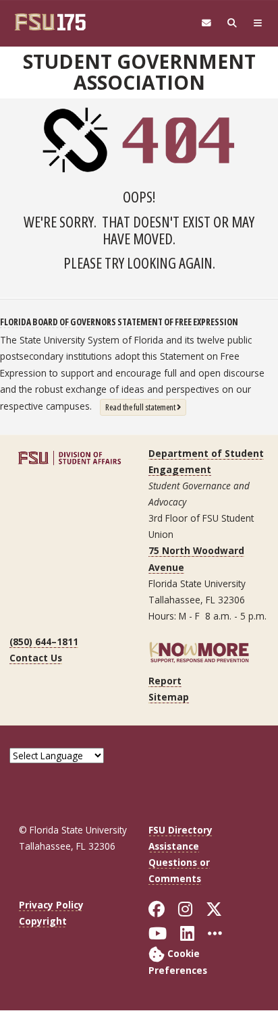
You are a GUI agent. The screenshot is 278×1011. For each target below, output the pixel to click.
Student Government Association (139, 72)
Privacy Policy (51, 904)
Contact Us (35, 657)
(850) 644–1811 (43, 641)
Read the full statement (145, 406)
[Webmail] (206, 23)
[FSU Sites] (258, 23)
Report (165, 680)
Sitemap (168, 696)
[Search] (232, 23)
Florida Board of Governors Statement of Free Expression (119, 321)
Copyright (43, 920)
